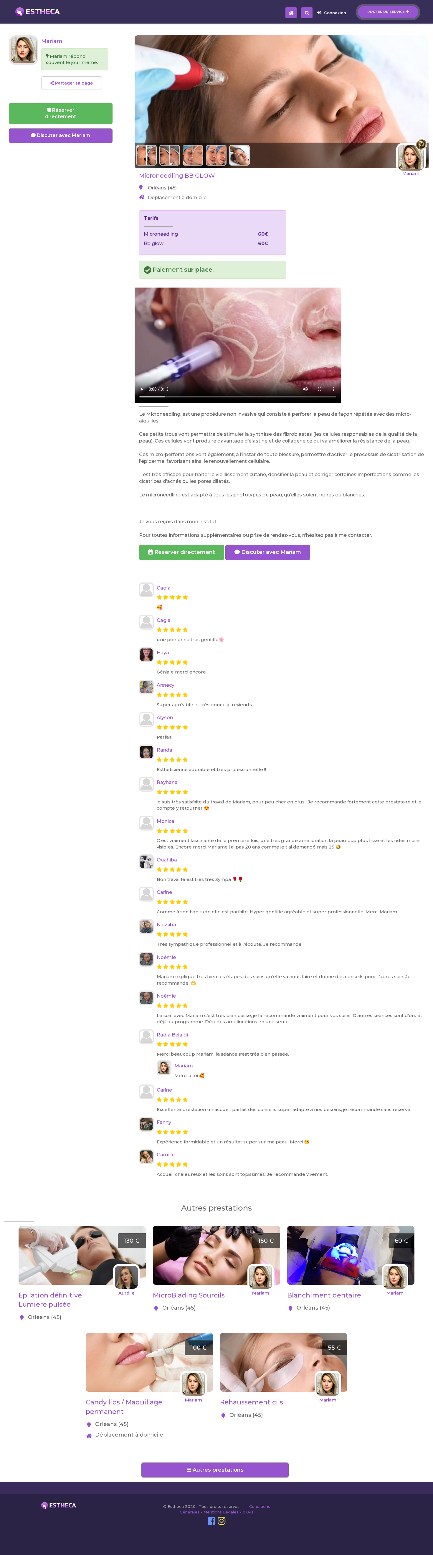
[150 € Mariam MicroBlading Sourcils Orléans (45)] (216, 1229)
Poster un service (386, 12)
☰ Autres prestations (215, 1470)
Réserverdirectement (60, 113)
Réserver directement (184, 552)
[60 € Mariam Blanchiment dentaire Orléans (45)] (350, 1229)
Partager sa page (73, 83)
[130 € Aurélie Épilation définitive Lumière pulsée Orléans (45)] (82, 1229)
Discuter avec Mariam (270, 552)
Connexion (335, 12)
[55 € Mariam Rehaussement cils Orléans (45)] (283, 1336)
